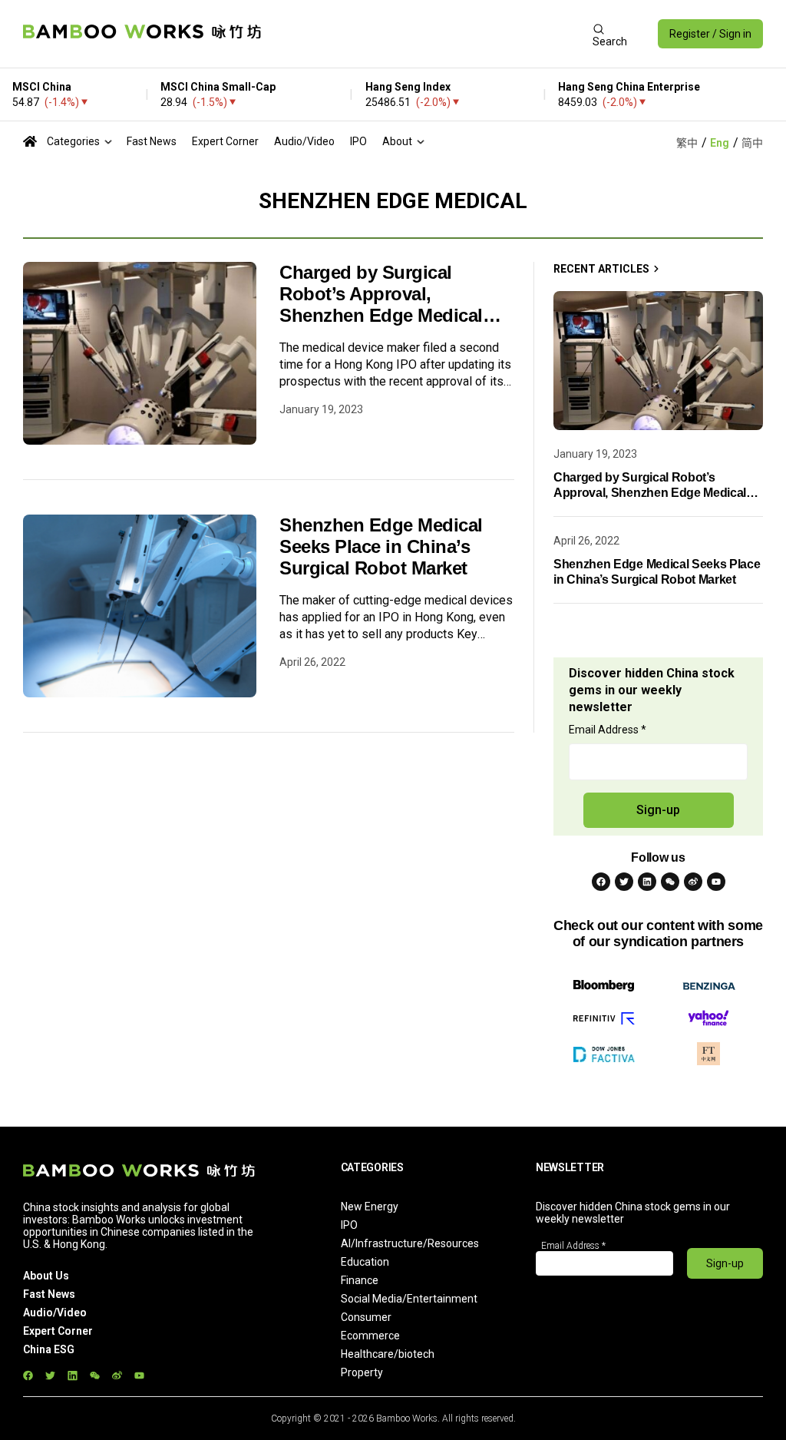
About (397, 141)
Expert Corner (225, 141)
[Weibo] (693, 881)
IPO (358, 141)
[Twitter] (624, 881)
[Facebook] (601, 881)
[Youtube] (716, 881)
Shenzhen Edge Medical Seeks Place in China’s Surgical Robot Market (381, 546)
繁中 (687, 143)
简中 (752, 143)
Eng (719, 143)
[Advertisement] (427, 34)
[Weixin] (670, 881)
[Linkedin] (647, 881)
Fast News (152, 141)
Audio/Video (304, 141)
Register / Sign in (710, 34)
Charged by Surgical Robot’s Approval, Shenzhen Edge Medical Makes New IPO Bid (381, 294)
